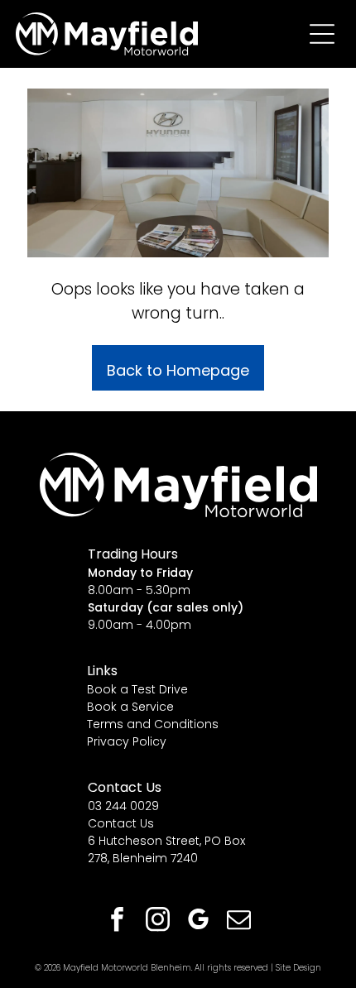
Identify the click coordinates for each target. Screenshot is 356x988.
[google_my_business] (198, 921)
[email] (239, 921)
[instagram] (158, 921)
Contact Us (121, 823)
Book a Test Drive (137, 689)
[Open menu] (322, 34)
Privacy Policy (126, 741)
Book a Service (130, 706)
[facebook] (117, 921)
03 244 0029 (123, 806)
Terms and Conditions (153, 724)
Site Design (298, 968)
